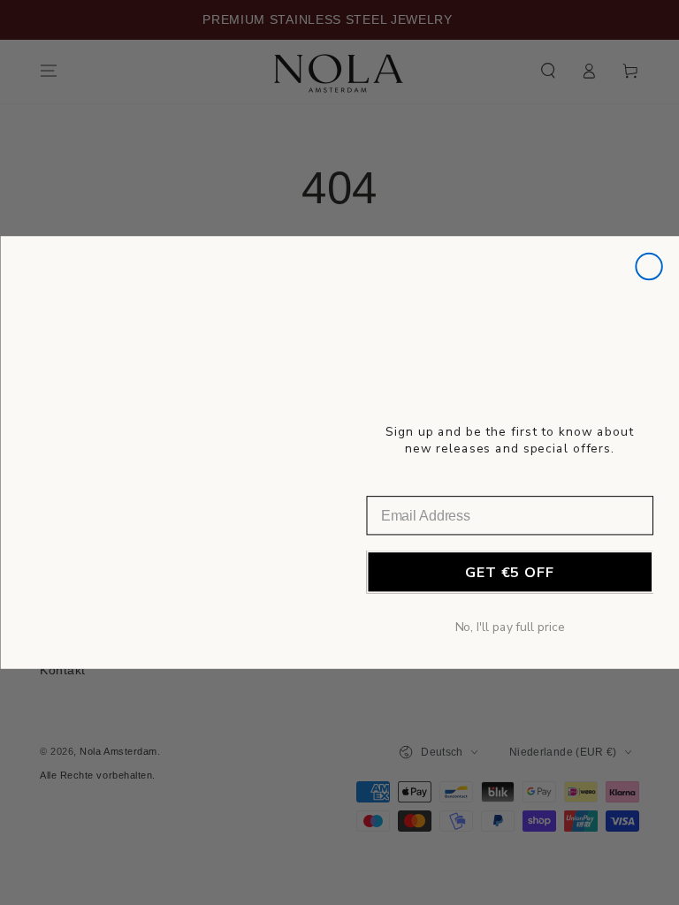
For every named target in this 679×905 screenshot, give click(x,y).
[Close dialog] (649, 267)
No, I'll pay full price (509, 627)
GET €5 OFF (509, 572)
